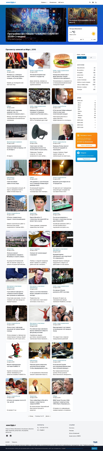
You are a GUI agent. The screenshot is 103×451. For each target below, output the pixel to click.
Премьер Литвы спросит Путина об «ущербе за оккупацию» (61, 147)
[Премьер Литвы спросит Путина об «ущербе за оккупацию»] (62, 132)
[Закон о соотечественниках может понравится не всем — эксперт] (39, 276)
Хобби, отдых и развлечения (61, 70)
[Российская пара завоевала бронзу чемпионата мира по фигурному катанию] (39, 313)
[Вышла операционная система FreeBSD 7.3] (16, 350)
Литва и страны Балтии (36, 70)
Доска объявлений (74, 433)
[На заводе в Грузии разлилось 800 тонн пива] (62, 276)
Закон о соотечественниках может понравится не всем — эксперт (39, 293)
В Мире (9, 70)
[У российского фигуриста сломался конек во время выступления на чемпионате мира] (16, 276)
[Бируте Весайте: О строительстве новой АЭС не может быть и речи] (39, 203)
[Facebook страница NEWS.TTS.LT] (10, 435)
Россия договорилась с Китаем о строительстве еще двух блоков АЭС (62, 219)
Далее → (48, 416)
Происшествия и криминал (14, 142)
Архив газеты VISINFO (75, 436)
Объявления (53, 2)
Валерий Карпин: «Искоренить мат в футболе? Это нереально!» (62, 256)
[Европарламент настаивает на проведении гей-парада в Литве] (62, 313)
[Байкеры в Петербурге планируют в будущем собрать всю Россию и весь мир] (39, 96)
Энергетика (33, 142)
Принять (94, 448)
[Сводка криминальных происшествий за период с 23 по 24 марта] (16, 132)
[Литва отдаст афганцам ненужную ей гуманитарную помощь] (16, 313)
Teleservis (14, 442)
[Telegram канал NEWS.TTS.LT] (7, 435)
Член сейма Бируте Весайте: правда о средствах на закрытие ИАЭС (39, 402)
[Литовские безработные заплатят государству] (39, 61)
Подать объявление (86, 145)
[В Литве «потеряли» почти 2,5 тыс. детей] (16, 386)
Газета (62, 2)
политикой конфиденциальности (74, 448)
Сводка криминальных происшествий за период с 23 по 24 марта (16, 147)
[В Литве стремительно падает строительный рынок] (16, 203)
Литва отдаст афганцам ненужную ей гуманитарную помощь (16, 329)
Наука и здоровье (35, 249)
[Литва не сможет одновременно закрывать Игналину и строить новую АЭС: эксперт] (16, 239)
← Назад (30, 416)
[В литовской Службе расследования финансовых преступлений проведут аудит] (62, 351)
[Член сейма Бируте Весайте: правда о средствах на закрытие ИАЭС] (39, 386)
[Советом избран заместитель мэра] (16, 168)
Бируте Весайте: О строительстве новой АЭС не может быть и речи (39, 219)
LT (91, 57)
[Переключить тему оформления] (96, 2)
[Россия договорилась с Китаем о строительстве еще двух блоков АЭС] (62, 203)
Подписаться (86, 159)
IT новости (10, 360)
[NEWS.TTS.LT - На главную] (11, 2)
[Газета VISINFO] (93, 2)
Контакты (71, 428)
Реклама (71, 430)
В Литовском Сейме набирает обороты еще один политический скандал (62, 112)
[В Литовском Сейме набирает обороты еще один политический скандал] (62, 96)
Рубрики (43, 2)
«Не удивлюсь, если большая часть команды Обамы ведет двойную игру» (39, 183)
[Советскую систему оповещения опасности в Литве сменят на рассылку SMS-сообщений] (39, 132)
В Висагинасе (10, 177)
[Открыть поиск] (90, 2)
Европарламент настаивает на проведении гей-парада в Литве (62, 329)
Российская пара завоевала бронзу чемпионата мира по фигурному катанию (39, 330)
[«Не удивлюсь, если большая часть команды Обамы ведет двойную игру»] (39, 168)
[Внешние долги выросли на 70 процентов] (62, 168)
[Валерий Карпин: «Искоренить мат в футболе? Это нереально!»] (62, 239)
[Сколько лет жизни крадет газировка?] (39, 239)
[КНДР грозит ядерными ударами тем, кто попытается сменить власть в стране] (16, 96)
